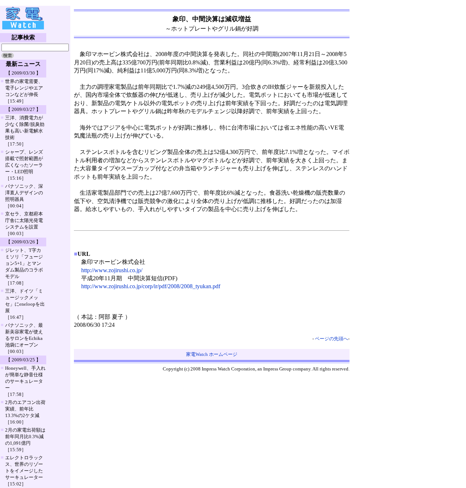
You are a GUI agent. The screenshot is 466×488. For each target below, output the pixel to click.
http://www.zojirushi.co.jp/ (111, 270)
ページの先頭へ (331, 338)
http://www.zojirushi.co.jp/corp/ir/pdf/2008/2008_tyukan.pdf (150, 286)
